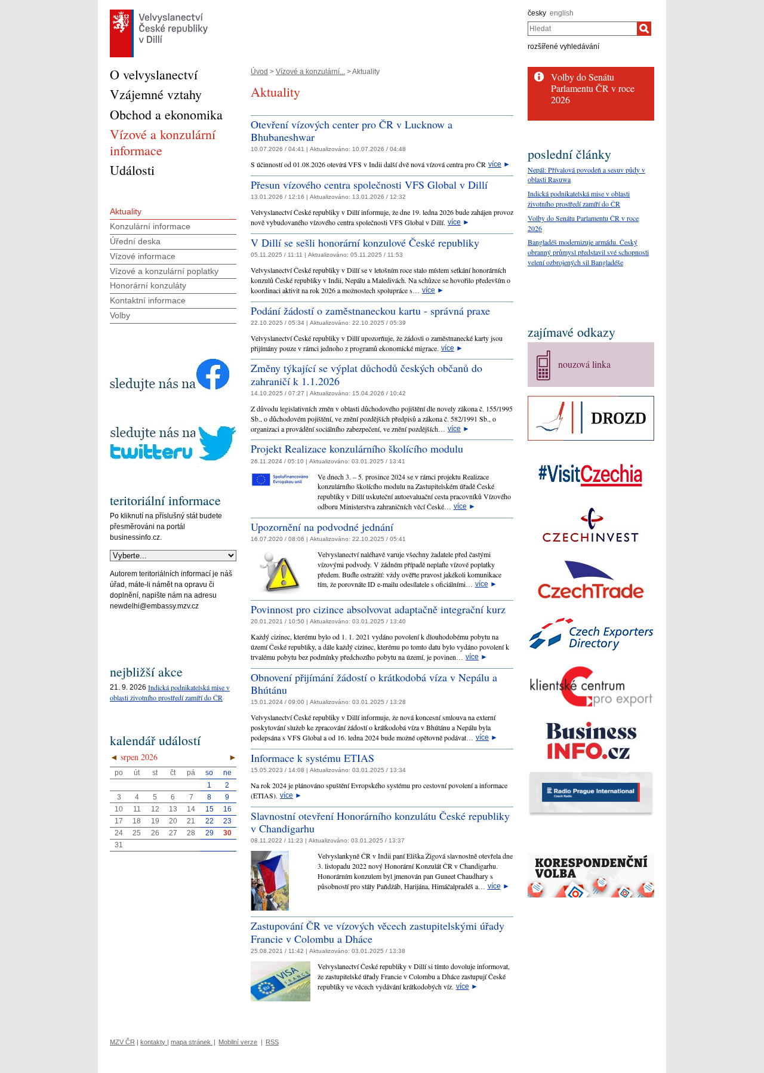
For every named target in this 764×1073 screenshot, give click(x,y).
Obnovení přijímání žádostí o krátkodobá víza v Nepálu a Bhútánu (374, 683)
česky (537, 13)
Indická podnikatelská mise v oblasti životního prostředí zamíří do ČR (170, 692)
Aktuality (125, 211)
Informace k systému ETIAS (312, 758)
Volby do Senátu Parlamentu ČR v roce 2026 (592, 88)
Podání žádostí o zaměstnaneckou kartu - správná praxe (370, 310)
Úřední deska (135, 241)
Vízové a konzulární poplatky (164, 271)
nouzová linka (584, 364)
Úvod (259, 71)
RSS (272, 1042)
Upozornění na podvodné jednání (322, 526)
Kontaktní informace (148, 300)
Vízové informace (142, 256)
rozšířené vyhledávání (563, 46)
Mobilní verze (237, 1042)
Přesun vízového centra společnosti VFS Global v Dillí (369, 184)
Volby (120, 315)
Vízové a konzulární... (310, 71)
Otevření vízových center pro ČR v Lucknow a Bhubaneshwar (351, 130)
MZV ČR (122, 1042)
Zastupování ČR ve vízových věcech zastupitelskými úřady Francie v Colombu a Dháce (377, 932)
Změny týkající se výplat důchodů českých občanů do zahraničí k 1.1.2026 (366, 374)
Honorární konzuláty (148, 285)
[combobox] (582, 28)
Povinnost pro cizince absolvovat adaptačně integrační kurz (378, 609)
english (562, 13)
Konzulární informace (150, 226)
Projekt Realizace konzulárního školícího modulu (357, 448)
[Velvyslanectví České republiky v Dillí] (159, 12)
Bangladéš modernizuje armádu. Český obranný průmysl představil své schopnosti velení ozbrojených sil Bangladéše (588, 252)
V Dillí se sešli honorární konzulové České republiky (365, 242)
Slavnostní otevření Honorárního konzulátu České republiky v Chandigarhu (380, 822)
